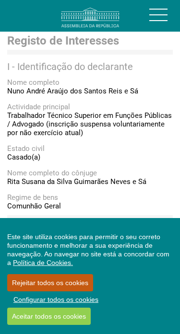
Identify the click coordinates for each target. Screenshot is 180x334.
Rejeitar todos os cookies (50, 283)
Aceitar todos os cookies (49, 316)
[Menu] (158, 15)
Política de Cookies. (43, 262)
